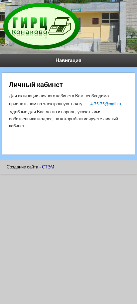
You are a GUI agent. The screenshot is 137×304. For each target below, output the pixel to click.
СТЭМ (48, 166)
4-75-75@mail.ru (105, 104)
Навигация (68, 60)
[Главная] (41, 50)
